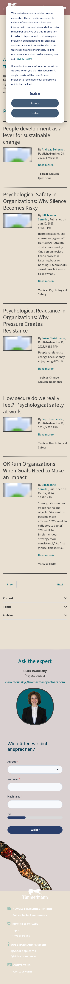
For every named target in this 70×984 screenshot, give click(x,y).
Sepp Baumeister (52, 419)
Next (60, 584)
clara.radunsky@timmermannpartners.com (35, 682)
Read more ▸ (46, 165)
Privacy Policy (23, 58)
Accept (35, 103)
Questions (44, 178)
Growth (54, 174)
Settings (35, 93)
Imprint (17, 930)
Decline (35, 112)
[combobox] (35, 769)
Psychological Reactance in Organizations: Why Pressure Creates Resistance (34, 320)
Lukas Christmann (53, 338)
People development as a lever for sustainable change (32, 135)
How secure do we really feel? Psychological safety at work (33, 404)
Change (54, 377)
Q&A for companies (23, 956)
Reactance (56, 382)
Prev (10, 584)
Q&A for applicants (23, 951)
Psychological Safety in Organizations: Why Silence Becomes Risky (34, 201)
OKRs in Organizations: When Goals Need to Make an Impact (33, 470)
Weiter (35, 829)
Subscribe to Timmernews (30, 915)
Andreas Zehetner (53, 149)
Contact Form (22, 971)
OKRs (52, 564)
